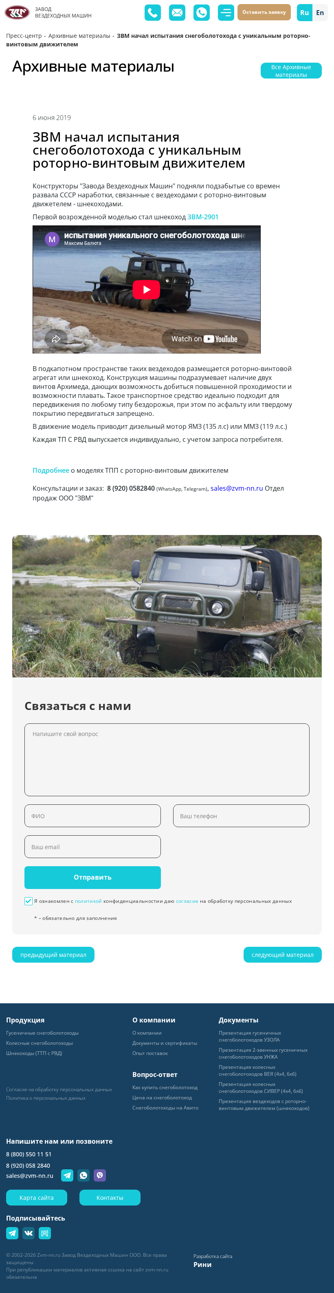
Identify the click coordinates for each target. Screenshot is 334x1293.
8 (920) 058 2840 (28, 1165)
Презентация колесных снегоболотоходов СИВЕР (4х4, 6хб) (261, 1087)
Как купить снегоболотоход (165, 1087)
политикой (88, 901)
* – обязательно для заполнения (75, 918)
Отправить (93, 877)
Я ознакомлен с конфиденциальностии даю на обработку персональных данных (163, 901)
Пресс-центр (24, 35)
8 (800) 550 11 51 (29, 1154)
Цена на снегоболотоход (162, 1097)
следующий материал (283, 955)
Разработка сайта (212, 1256)
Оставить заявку (264, 12)
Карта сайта (37, 1197)
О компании (147, 1032)
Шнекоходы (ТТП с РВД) (34, 1053)
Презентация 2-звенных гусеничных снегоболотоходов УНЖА (263, 1053)
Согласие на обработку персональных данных (59, 1089)
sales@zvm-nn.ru (237, 488)
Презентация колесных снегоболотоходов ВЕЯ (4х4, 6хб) (258, 1070)
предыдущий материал (53, 955)
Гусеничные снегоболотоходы (42, 1032)
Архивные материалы (79, 35)
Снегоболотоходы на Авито (165, 1107)
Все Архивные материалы (291, 71)
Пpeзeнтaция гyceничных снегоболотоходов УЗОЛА (250, 1036)
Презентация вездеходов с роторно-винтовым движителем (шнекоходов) (264, 1105)
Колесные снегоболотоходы (39, 1043)
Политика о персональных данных (46, 1098)
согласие (187, 901)
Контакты (110, 1197)
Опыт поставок (150, 1053)
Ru (304, 12)
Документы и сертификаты (164, 1043)
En (320, 12)
